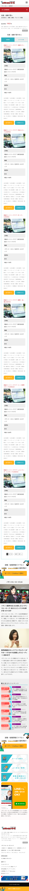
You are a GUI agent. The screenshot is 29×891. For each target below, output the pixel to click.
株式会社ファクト (5, 873)
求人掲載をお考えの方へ (6, 858)
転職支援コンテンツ (12, 848)
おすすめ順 (21, 39)
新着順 (8, 39)
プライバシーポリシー (6, 852)
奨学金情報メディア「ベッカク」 (8, 868)
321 (16, 554)
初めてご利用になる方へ (14, 888)
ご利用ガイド (4, 848)
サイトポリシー (15, 852)
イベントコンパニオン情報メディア (9, 866)
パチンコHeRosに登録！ (15, 573)
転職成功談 (3, 850)
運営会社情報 (17, 850)
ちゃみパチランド (5, 864)
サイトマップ (22, 852)
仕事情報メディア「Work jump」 (8, 871)
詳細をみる (20, 122)
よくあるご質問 (10, 850)
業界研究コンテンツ (21, 848)
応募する (9, 122)
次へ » (20, 554)
